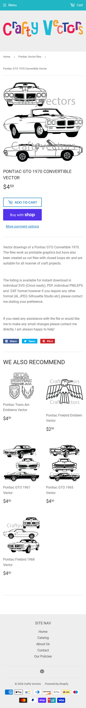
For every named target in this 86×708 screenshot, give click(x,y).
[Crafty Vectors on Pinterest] (42, 672)
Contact (43, 650)
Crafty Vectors (32, 683)
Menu (12, 5)
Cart (79, 5)
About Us (43, 644)
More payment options (22, 226)
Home (6, 56)
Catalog (43, 638)
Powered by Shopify (56, 683)
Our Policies (43, 656)
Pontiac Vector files (29, 56)
